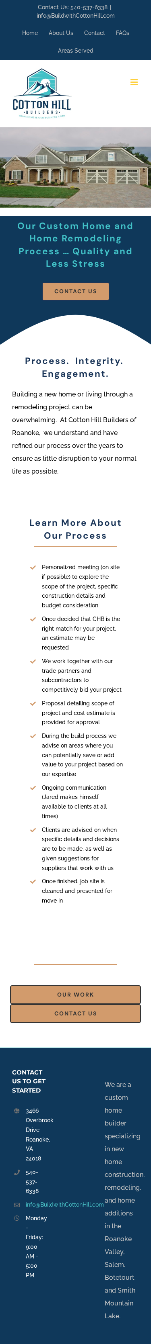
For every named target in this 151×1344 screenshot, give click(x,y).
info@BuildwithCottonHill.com (76, 15)
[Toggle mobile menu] (134, 82)
